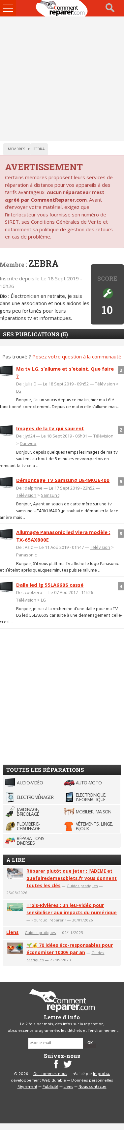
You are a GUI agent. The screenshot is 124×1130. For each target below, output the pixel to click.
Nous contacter (92, 1087)
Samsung (50, 495)
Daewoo (28, 443)
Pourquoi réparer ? (48, 920)
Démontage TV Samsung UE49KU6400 (62, 480)
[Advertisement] (62, 79)
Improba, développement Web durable (60, 1077)
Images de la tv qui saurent (50, 428)
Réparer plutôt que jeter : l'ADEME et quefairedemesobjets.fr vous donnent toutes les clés (71, 878)
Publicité (50, 1087)
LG (18, 391)
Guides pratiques (82, 885)
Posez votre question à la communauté (76, 356)
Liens (12, 932)
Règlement (27, 1087)
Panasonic (26, 555)
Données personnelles (92, 1080)
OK (90, 1043)
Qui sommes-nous (50, 1074)
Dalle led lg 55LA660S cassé (49, 584)
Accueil (62, 8)
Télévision (105, 384)
